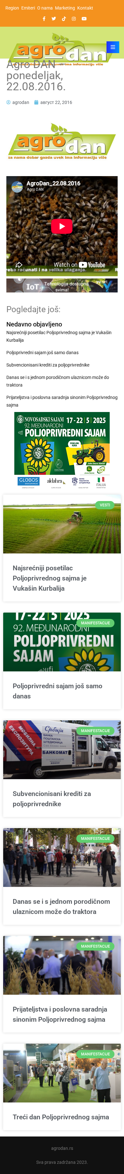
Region (12, 7)
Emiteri (28, 7)
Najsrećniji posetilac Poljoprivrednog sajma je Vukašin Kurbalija (59, 336)
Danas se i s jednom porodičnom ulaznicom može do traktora (57, 381)
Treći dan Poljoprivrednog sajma (61, 1117)
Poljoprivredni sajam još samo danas (42, 352)
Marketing (65, 7)
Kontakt (85, 7)
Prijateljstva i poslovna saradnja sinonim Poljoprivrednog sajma (62, 401)
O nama (45, 7)
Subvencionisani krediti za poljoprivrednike (47, 364)
